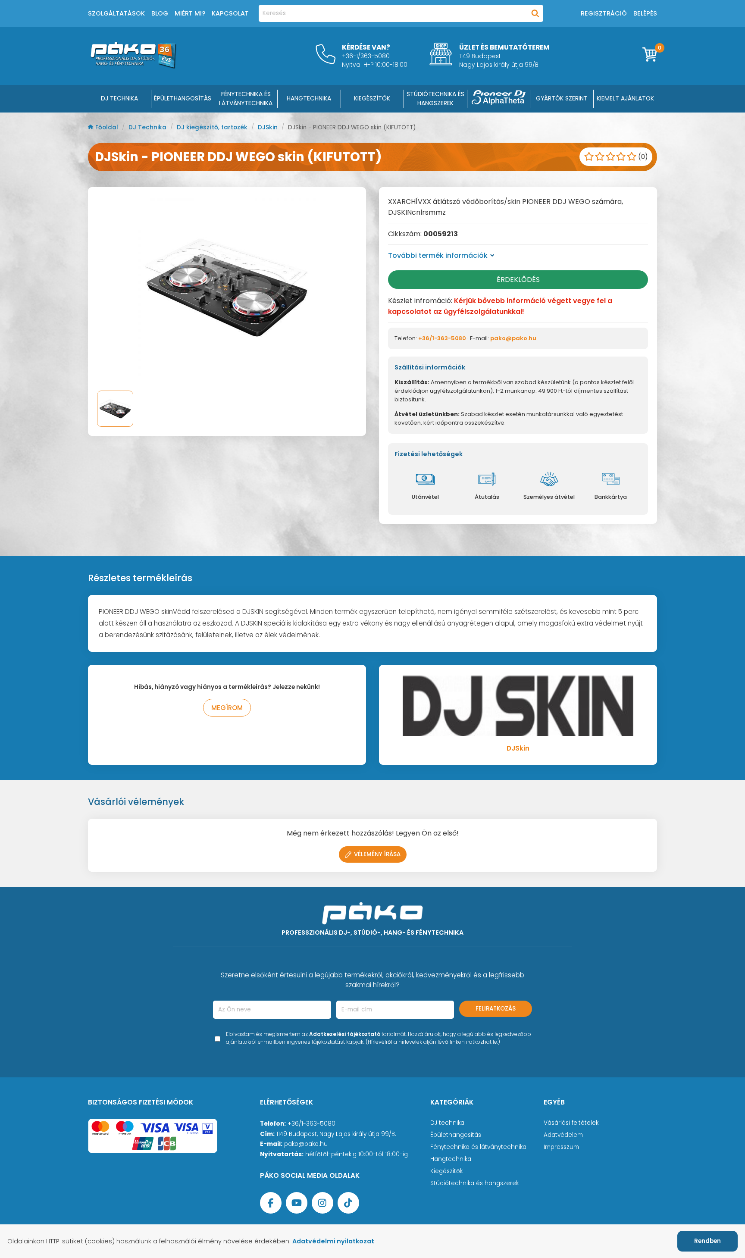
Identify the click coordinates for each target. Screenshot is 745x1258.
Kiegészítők (446, 1171)
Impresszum (561, 1147)
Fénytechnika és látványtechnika (478, 1147)
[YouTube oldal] (296, 1203)
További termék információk (438, 255)
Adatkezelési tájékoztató (344, 1034)
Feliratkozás (496, 1009)
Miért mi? (190, 13)
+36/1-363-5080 (442, 338)
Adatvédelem (563, 1135)
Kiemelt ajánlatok (625, 98)
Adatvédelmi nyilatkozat (333, 1241)
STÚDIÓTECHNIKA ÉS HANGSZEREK (435, 98)
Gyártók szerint (562, 98)
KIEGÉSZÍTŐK (372, 98)
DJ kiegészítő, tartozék (213, 127)
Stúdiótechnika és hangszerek (474, 1183)
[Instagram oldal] (322, 1203)
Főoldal (107, 127)
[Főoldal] (133, 66)
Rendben (707, 1241)
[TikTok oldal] (348, 1203)
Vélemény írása (377, 854)
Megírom (227, 707)
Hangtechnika (450, 1159)
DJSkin (268, 127)
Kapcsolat (230, 13)
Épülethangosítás (455, 1135)
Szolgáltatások (116, 13)
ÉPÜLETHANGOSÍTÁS (182, 98)
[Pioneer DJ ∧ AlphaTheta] (498, 98)
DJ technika (447, 1123)
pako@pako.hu (513, 338)
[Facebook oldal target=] (271, 1203)
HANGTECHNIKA (309, 98)
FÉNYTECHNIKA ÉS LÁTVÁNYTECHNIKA (245, 98)
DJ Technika (119, 98)
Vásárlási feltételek (571, 1123)
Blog (159, 13)
